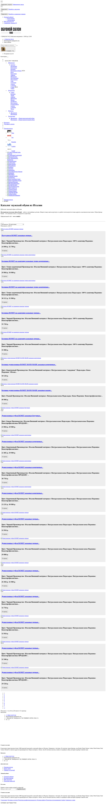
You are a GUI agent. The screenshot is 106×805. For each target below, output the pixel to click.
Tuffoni (14, 194)
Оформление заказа (18, 4)
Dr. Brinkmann (12, 159)
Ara (12, 137)
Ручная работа (15, 104)
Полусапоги (14, 79)
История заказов (8, 778)
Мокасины (14, 76)
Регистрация (10, 18)
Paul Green (17, 179)
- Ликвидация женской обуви (25, 118)
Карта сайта (7, 768)
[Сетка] (3, 223)
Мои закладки (8, 779)
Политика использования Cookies (55, 800)
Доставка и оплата (9, 124)
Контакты (7, 122)
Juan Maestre (18, 171)
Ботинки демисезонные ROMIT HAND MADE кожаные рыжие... (27, 390)
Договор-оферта (41, 800)
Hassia (14, 165)
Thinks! (15, 191)
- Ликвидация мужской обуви (26, 119)
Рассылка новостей (9, 781)
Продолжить (4, 9)
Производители (8, 199)
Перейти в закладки (14, 9)
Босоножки (14, 66)
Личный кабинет (9, 776)
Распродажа (11, 116)
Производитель (8, 128)
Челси (12, 109)
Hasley (14, 164)
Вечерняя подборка (16, 70)
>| (4, 708)
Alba (12, 133)
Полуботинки (14, 78)
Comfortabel (18, 155)
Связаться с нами (70, 800)
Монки (13, 100)
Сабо (12, 81)
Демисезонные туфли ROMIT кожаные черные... (20, 519)
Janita (13, 170)
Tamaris (15, 189)
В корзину (4, 250)
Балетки (13, 64)
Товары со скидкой (9, 770)
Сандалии (13, 82)
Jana (12, 168)
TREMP (15, 192)
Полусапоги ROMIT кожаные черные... (17, 235)
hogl (12, 167)
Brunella (13, 142)
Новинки (10, 111)
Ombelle (15, 176)
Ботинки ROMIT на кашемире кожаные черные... (21, 313)
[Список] (1, 223)
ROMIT (15, 185)
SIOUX (15, 188)
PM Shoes (16, 183)
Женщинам (11, 63)
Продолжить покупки (6, 4)
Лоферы (13, 75)
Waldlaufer (17, 195)
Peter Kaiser (18, 180)
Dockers (15, 156)
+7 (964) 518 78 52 (11, 715)
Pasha (13, 177)
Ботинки (13, 69)
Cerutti (13, 151)
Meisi (13, 174)
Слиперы (13, 107)
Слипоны (13, 85)
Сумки (12, 87)
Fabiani (14, 161)
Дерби (12, 95)
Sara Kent (16, 186)
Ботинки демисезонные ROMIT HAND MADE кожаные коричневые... (29, 364)
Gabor (13, 162)
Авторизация (11, 20)
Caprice (13, 146)
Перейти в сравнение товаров (17, 14)
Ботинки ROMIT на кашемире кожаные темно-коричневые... (26, 261)
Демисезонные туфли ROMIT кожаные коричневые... (22, 441)
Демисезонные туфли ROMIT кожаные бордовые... (21, 416)
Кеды (12, 72)
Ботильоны (14, 67)
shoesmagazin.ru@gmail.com (11, 40)
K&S (12, 173)
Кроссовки (14, 73)
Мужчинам (11, 90)
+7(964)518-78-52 (9, 39)
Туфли (12, 88)
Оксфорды (14, 101)
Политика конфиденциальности (27, 800)
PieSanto (15, 182)
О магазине (4, 800)
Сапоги (13, 84)
